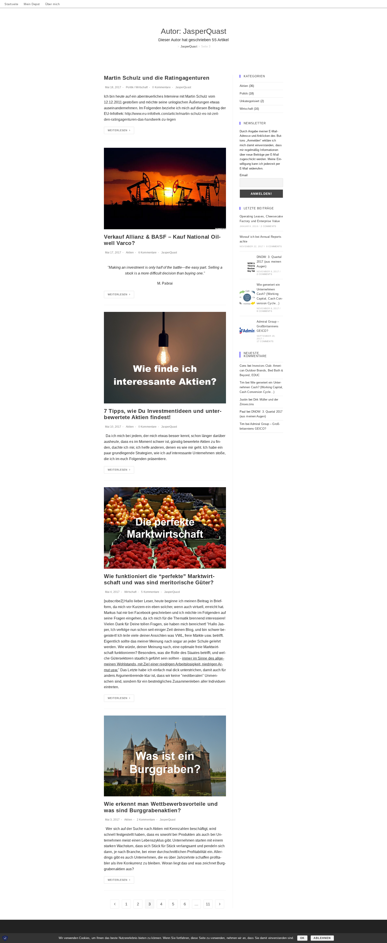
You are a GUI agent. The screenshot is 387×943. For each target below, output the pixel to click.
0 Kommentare (161, 87)
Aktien (130, 252)
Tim (242, 382)
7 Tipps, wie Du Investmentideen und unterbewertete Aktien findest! (162, 414)
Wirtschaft (141, 87)
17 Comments (265, 341)
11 (208, 904)
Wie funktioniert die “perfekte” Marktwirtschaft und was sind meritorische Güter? (159, 579)
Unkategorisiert (250, 101)
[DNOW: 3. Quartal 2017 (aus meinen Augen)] (247, 265)
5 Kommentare (150, 592)
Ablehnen (322, 938)
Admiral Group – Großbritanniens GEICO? (268, 326)
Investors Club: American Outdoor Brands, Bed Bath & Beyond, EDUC (261, 370)
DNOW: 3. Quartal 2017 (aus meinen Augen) (269, 261)
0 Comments (274, 246)
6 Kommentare (147, 252)
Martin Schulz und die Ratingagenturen (156, 78)
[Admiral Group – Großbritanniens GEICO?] (247, 331)
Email (244, 175)
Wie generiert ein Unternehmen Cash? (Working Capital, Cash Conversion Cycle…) (270, 294)
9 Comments (264, 311)
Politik (129, 87)
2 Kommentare (146, 819)
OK (302, 938)
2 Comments (268, 226)
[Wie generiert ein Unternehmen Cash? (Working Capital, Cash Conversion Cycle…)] (247, 297)
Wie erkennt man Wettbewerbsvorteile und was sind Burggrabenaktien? (161, 807)
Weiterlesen (117, 130)
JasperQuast (183, 87)
